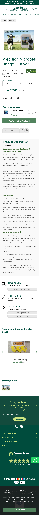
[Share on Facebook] (22, 130)
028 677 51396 (19, 1)
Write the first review (9, 70)
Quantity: (6, 98)
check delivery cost (22, 289)
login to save (12, 130)
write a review (22, 316)
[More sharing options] (26, 130)
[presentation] (2, 352)
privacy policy (11, 499)
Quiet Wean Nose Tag (19, 360)
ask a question (22, 313)
